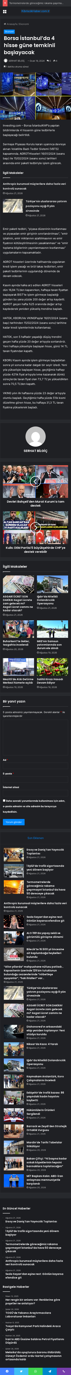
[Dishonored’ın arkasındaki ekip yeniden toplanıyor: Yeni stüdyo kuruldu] (14, 1031)
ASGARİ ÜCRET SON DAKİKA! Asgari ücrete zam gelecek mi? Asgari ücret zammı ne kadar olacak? (18, 603)
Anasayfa (11, 24)
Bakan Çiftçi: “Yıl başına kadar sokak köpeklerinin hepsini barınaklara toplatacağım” (47, 1162)
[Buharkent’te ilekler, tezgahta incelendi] (18, 629)
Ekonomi (24, 24)
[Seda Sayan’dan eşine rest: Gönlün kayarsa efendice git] (14, 922)
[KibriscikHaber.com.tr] (35, 11)
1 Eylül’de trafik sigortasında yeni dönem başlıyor (45, 867)
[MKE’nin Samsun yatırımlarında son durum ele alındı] (52, 629)
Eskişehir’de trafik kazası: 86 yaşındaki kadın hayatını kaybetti (45, 1096)
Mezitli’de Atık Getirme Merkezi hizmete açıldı (18, 681)
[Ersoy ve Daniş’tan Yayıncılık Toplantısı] (14, 854)
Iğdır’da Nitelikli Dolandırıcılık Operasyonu (47, 600)
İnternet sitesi (11, 787)
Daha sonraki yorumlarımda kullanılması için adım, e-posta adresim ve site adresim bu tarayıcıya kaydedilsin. (34, 806)
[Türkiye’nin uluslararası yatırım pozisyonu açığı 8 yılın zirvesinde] (13, 206)
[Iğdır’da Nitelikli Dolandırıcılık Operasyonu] (52, 584)
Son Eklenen (35, 838)
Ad (5, 759)
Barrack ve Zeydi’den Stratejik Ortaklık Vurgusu (47, 1128)
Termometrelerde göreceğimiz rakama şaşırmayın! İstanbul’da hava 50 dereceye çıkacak (46, 887)
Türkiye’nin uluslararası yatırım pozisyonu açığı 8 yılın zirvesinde (46, 206)
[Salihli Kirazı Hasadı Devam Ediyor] (52, 667)
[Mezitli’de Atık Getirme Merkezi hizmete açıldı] (18, 667)
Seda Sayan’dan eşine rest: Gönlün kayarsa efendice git (45, 919)
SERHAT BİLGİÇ (17, 60)
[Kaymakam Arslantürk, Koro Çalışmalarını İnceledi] (14, 1081)
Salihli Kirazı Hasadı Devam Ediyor (50, 681)
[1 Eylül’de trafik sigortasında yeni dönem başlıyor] (14, 871)
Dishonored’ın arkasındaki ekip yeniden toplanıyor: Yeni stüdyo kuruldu (46, 1030)
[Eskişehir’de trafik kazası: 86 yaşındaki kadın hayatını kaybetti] (14, 1097)
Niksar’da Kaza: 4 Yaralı (42, 1044)
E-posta (8, 773)
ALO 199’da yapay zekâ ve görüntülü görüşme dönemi (45, 935)
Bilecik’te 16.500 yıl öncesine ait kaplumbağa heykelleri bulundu (45, 953)
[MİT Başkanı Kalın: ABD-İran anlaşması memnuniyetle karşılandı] (14, 1181)
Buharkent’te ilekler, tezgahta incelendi (16, 643)
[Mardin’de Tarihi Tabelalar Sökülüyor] (14, 1147)
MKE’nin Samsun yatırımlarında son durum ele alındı (49, 644)
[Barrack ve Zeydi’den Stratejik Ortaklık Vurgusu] (14, 1131)
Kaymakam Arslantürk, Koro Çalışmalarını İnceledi (45, 1078)
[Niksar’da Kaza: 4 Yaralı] (14, 1049)
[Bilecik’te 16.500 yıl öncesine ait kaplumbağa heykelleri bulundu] (14, 954)
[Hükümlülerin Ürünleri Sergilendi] (14, 1115)
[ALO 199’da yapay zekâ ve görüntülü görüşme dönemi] (14, 938)
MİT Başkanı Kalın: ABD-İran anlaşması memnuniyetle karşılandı (45, 1179)
